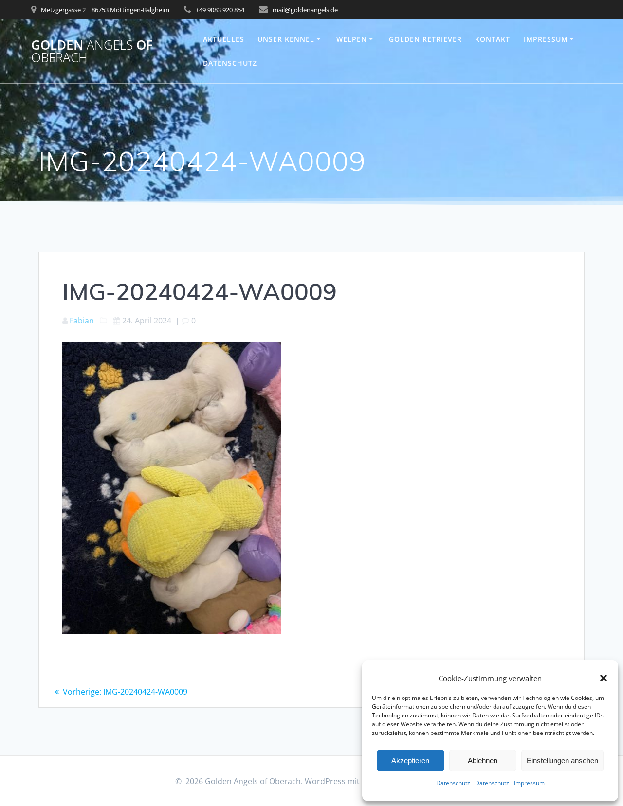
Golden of (92, 51)
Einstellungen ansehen (562, 760)
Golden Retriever (425, 39)
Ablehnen (482, 760)
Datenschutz (453, 783)
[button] (603, 678)
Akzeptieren (410, 760)
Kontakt (492, 39)
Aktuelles (223, 39)
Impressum (529, 783)
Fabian (82, 320)
